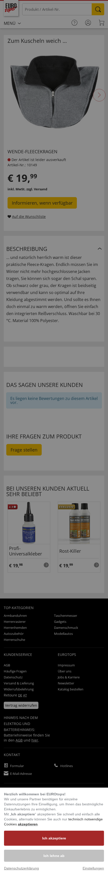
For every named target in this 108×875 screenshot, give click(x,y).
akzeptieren (28, 824)
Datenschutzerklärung (21, 868)
